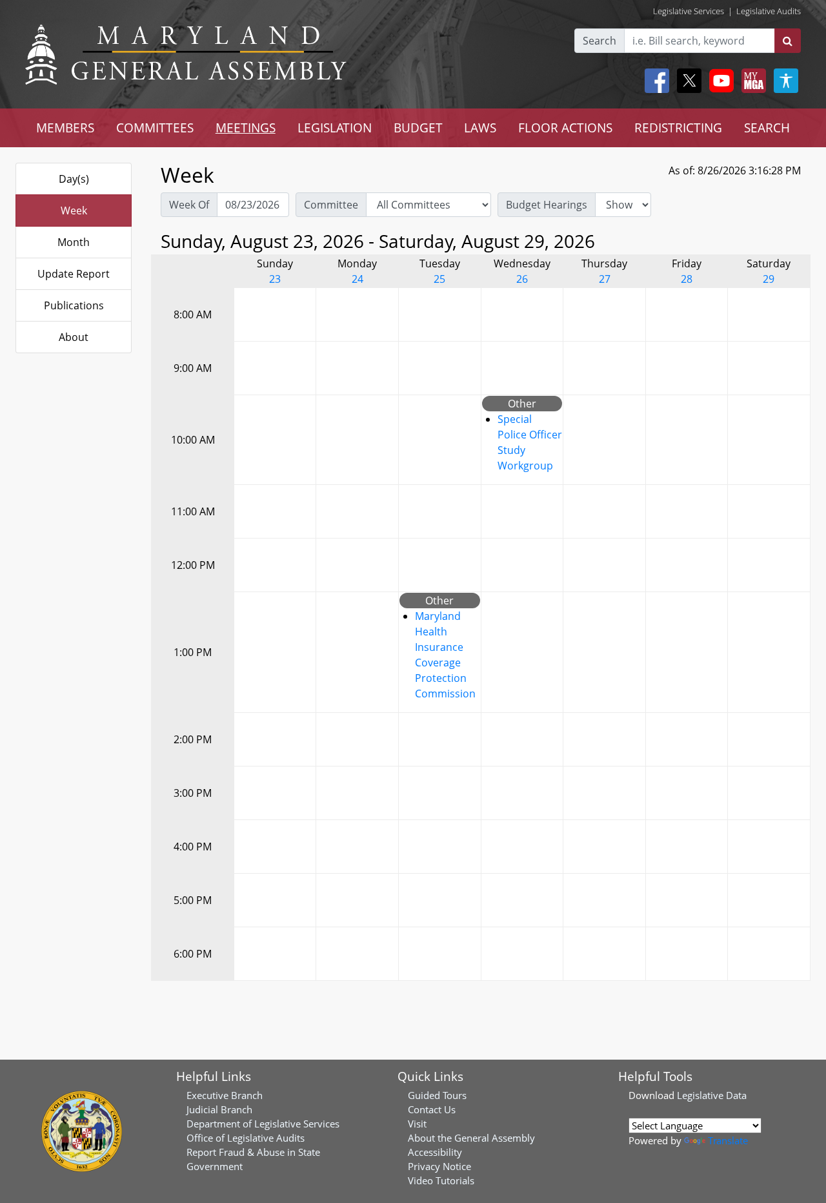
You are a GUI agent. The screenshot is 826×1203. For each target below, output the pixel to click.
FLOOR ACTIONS (565, 127)
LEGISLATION (334, 127)
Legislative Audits (768, 11)
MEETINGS (246, 127)
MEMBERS (65, 127)
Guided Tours (437, 1095)
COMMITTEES (155, 127)
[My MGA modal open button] (751, 80)
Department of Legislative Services (262, 1123)
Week (74, 210)
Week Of (189, 205)
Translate (728, 1140)
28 (686, 279)
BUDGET (418, 127)
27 (604, 279)
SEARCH (767, 127)
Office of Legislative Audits (245, 1137)
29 (768, 279)
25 (439, 279)
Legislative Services (688, 11)
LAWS (480, 127)
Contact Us (432, 1109)
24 (357, 279)
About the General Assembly (471, 1137)
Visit (417, 1123)
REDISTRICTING (678, 127)
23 (275, 279)
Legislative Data (712, 1095)
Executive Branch (224, 1095)
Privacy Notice (439, 1166)
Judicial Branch (219, 1109)
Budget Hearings (546, 205)
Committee (331, 205)
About (73, 337)
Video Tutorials (441, 1180)
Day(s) (74, 179)
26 (522, 279)
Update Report (73, 274)
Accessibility (435, 1152)
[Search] (787, 40)
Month (73, 242)
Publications (74, 305)
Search (599, 41)
